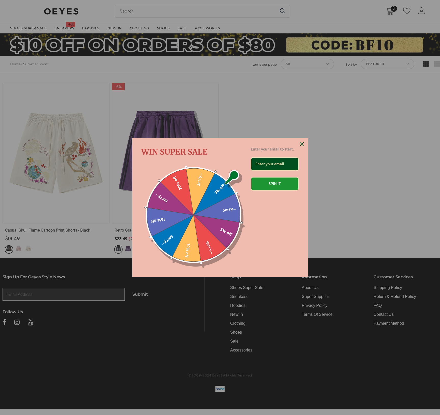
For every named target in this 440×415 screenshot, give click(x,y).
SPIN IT (275, 183)
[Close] (302, 144)
